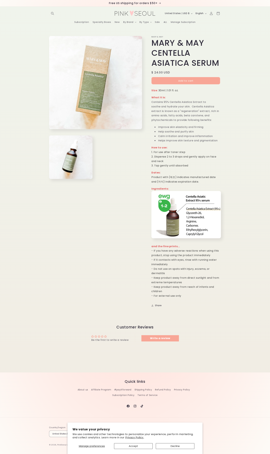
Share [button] (158, 305)
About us (83, 389)
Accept (133, 446)
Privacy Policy (182, 389)
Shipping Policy (143, 389)
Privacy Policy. (134, 437)
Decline (175, 446)
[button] (52, 13)
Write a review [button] (160, 338)
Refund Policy (163, 389)
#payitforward (122, 389)
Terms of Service (148, 395)
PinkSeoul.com (64, 445)
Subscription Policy (123, 395)
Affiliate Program (101, 389)
